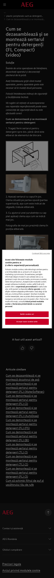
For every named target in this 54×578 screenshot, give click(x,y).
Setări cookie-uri (27, 314)
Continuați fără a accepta (41, 253)
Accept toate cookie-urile (26, 321)
